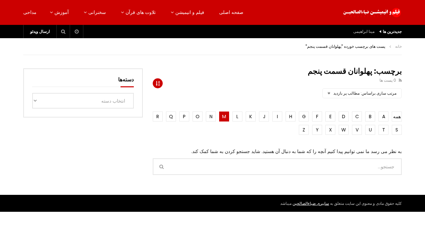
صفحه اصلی (231, 12)
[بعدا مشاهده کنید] (76, 31)
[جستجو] (63, 31)
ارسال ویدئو (40, 31)
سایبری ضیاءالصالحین (311, 203)
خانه (398, 46)
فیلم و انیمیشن (189, 12)
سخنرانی (97, 12)
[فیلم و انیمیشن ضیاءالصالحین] (372, 13)
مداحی (30, 12)
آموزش (61, 12)
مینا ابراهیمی (364, 31)
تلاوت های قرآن (141, 12)
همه (397, 116)
